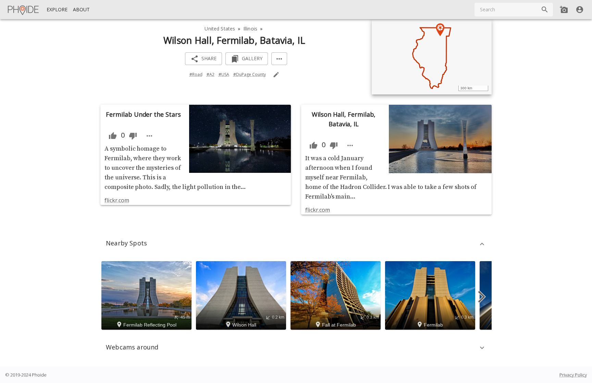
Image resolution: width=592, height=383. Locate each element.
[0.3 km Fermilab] (431, 294)
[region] (432, 56)
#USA (224, 74)
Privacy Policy (573, 375)
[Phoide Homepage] (23, 9)
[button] (296, 244)
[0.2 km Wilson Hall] (242, 294)
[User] (580, 9)
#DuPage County (249, 74)
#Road (195, 74)
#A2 (210, 74)
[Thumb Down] (133, 136)
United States (220, 28)
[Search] (545, 9)
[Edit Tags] (276, 74)
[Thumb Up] (112, 136)
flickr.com (116, 200)
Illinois (250, 28)
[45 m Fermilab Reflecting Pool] (147, 294)
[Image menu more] (149, 136)
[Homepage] (23, 9)
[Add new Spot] (564, 9)
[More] (279, 58)
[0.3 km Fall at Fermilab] (337, 294)
